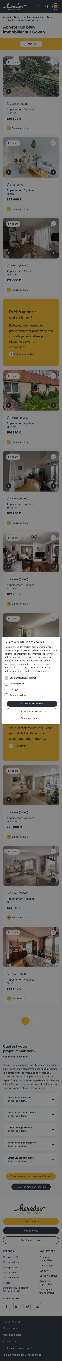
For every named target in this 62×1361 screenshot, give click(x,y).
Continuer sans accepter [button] (32, 711)
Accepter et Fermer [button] (32, 703)
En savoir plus (40, 671)
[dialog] (31, 680)
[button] (31, 718)
